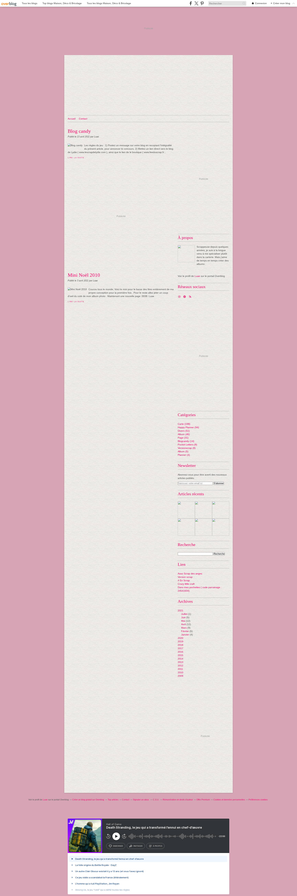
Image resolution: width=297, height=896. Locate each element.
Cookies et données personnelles (229, 799)
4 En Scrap (184, 580)
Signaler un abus (141, 799)
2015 (180, 655)
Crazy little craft (186, 583)
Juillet (184, 614)
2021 (180, 610)
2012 (180, 665)
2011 (180, 669)
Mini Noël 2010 (84, 275)
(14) (186, 441)
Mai (183, 620)
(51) (184, 430)
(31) (183, 437)
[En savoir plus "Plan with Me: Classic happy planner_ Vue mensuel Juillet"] (186, 510)
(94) (188, 427)
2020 (180, 638)
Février (185, 631)
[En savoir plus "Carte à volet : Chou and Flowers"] (220, 527)
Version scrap (185, 577)
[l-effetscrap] (186, 253)
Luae (197, 276)
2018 (180, 645)
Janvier (185, 634)
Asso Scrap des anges (190, 573)
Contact (83, 118)
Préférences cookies (258, 799)
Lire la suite (76, 158)
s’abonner (118, 846)
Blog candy (79, 131)
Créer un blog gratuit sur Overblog (88, 799)
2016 (180, 651)
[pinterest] (202, 3)
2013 (180, 662)
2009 (180, 675)
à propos (157, 846)
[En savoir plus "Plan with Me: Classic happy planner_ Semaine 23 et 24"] (186, 527)
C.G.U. (156, 799)
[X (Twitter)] (196, 3)
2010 (180, 672)
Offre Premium (203, 799)
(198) (184, 424)
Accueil (71, 118)
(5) (183, 451)
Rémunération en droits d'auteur (178, 799)
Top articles (113, 799)
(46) (184, 434)
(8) (187, 444)
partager (137, 846)
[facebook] (191, 3)
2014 (180, 658)
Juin (183, 617)
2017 (180, 648)
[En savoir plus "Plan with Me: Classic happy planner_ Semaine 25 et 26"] (203, 510)
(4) (184, 455)
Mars (184, 627)
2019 (180, 641)
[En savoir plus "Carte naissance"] (220, 510)
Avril (183, 624)
